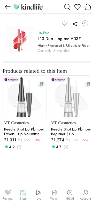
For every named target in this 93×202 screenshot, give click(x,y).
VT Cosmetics (16, 123)
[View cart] (88, 6)
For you (8, 198)
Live (38, 198)
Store (23, 198)
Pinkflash (43, 33)
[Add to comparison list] (85, 23)
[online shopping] (28, 6)
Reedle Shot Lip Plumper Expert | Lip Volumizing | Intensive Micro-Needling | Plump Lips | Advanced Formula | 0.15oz (24, 131)
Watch (54, 198)
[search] (67, 6)
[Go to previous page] (8, 6)
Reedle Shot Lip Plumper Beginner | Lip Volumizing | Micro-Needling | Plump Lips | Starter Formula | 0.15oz (71, 131)
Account (85, 198)
